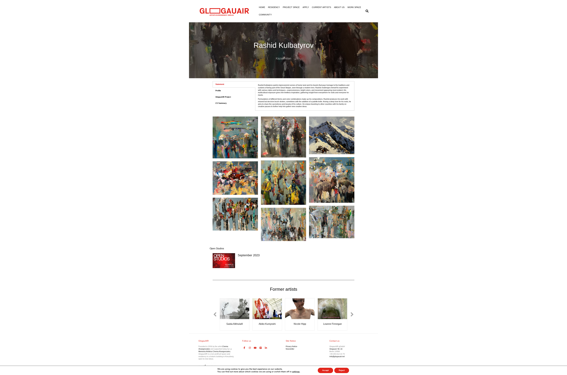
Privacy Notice (291, 350)
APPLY (306, 7)
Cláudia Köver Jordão (302, 324)
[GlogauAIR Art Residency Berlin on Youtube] (255, 351)
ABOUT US (339, 7)
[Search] (366, 11)
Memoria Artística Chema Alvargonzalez (214, 355)
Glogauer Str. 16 (335, 353)
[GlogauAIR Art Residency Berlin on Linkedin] (266, 351)
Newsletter (290, 353)
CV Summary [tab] (221, 103)
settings (296, 371)
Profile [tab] (218, 91)
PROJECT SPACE (291, 7)
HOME (262, 7)
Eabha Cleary (269, 324)
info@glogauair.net (337, 360)
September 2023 (249, 255)
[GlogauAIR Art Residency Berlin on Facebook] (244, 351)
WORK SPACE (354, 7)
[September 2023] (224, 261)
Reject (342, 370)
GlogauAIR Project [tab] (223, 97)
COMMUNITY (265, 14)
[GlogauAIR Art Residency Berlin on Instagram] (249, 351)
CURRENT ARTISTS (321, 7)
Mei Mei (334, 324)
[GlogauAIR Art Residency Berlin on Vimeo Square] (260, 351)
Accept (325, 370)
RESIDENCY (274, 7)
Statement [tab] (219, 84)
